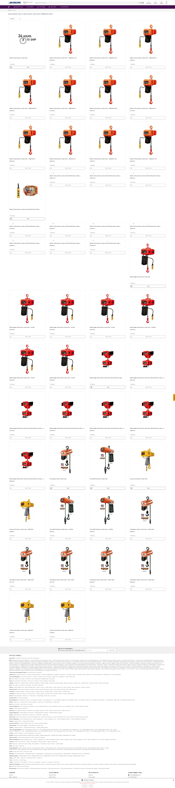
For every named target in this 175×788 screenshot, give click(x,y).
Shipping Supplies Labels (24, 755)
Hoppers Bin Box (18, 721)
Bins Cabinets (15, 678)
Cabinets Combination (34, 683)
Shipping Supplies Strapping (65, 755)
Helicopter (79, 674)
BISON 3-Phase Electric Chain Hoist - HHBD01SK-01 (22, 159)
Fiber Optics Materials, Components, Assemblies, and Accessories (144, 663)
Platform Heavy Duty (52, 741)
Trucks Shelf (37, 762)
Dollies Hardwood (33, 702)
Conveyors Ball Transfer (20, 693)
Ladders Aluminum (18, 727)
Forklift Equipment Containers (41, 712)
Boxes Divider (52, 680)
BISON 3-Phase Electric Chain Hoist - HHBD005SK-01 (143, 58)
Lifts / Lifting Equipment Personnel (81, 731)
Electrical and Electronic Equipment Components (89, 663)
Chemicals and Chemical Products (144, 661)
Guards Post (32, 714)
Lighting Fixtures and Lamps (27, 666)
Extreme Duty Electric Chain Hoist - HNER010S (21, 630)
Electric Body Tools (70, 676)
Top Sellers (30, 6)
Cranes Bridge (40, 695)
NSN (10, 660)
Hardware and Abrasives (142, 664)
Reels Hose (21, 745)
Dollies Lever (41, 702)
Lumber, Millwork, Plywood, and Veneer (44, 666)
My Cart (11, 774)
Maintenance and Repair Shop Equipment (78, 666)
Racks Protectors (51, 743)
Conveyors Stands (40, 693)
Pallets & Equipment (14, 739)
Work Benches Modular (104, 768)
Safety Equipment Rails (50, 748)
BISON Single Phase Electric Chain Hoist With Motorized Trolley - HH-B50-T (67, 429)
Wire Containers (25, 766)
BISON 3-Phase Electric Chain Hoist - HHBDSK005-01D (103, 108)
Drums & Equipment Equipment (27, 706)
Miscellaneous (24, 667)
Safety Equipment (13, 748)
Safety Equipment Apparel (25, 748)
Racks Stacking (59, 743)
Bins (10, 678)
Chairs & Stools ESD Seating (42, 689)
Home (9, 10)
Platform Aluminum (42, 741)
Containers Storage (29, 691)
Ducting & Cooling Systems (47, 674)
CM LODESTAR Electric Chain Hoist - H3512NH (101, 529)
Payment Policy (52, 774)
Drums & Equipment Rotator (81, 706)
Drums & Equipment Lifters (68, 706)
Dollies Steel (56, 702)
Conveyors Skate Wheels (68, 693)
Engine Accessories (106, 663)
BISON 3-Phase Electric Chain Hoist (18, 58)
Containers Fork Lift (39, 691)
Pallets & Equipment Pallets (52, 739)
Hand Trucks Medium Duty (60, 716)
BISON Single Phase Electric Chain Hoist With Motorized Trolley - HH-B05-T (107, 429)
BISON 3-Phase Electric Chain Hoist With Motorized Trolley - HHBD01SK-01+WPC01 (145, 227)
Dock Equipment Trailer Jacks (112, 699)
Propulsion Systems (97, 674)
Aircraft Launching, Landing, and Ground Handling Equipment (84, 660)
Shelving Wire (87, 753)
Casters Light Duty (76, 687)
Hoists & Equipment (14, 719)
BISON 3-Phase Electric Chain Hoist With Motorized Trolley (24, 209)
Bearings (51, 661)
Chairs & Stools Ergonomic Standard (26, 689)
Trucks (11, 762)
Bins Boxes (52, 678)
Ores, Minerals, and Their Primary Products (127, 667)
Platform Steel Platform (20, 741)
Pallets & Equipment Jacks (26, 739)
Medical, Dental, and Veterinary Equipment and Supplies (102, 666)
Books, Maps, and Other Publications (62, 661)
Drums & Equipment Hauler (41, 706)
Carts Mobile (16, 685)
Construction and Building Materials (22, 663)
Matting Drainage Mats (45, 735)
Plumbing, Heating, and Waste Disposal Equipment (40, 667)
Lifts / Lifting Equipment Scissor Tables (63, 731)
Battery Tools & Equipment (58, 676)
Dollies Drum (16, 702)
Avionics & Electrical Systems (33, 674)
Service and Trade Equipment (51, 668)
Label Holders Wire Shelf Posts (36, 725)
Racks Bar (15, 743)
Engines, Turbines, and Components (120, 663)
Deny (91, 786)
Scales (11, 751)
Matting (11, 735)
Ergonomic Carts (66, 710)
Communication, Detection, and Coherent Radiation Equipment (87, 661)
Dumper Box (25, 708)
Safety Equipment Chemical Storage (38, 749)
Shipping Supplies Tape (36, 755)
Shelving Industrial (58, 753)
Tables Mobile (16, 757)
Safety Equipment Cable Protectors (96, 748)
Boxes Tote (30, 680)
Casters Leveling (67, 687)
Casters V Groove (40, 687)
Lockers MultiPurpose (29, 733)
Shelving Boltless (40, 753)
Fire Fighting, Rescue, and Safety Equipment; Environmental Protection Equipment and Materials (41, 664)
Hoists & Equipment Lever (50, 719)
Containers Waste (49, 691)
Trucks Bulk (49, 762)
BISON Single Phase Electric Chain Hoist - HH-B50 (22, 327)
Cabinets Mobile (25, 683)
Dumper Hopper (17, 708)
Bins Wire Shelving (16, 766)
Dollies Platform (48, 702)
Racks (10, 743)
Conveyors (11, 693)
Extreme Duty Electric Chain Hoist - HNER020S (21, 529)
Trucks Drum (56, 762)
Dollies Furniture (24, 702)
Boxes (10, 680)
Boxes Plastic (24, 680)
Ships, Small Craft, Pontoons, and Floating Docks (32, 670)
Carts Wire (34, 685)
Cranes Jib (53, 695)
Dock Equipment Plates (72, 699)
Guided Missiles (152, 664)
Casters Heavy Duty (57, 687)
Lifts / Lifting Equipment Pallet (102, 729)
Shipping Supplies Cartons (79, 755)
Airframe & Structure (21, 674)
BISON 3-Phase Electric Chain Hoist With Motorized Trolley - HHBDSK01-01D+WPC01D (105, 227)
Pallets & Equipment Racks (66, 739)
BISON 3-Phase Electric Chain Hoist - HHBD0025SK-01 (23, 108)
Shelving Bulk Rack (49, 753)
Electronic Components (33, 658)
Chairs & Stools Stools (71, 689)
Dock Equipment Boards (23, 699)
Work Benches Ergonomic (66, 768)
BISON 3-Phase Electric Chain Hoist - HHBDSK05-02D (103, 58)
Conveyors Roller (31, 693)
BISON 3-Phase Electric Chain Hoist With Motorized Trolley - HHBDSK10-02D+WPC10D (105, 244)
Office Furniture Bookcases (24, 737)
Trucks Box (43, 762)
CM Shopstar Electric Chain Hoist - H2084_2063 (102, 579)
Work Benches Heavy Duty (79, 768)
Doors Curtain (16, 704)
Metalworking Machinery (137, 666)
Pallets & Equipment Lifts (39, 739)
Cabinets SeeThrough (103, 683)
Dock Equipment (13, 699)
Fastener (74, 674)
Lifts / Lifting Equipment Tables (97, 731)
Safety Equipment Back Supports (55, 749)
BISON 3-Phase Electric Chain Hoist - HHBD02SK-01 (63, 159)
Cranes (11, 695)
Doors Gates (23, 704)
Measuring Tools (147, 666)
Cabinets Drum (77, 683)
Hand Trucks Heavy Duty (47, 716)
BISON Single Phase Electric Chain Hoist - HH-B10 (102, 327)
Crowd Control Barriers (22, 697)
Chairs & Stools (13, 689)
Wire (10, 766)
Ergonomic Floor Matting (33, 710)
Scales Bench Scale (17, 751)
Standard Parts (106, 674)
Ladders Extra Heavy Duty (30, 727)
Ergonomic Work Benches (55, 710)
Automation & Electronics (21, 658)
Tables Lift (39, 757)
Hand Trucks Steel (71, 716)
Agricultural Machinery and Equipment (21, 660)
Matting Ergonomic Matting (69, 735)
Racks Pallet (43, 743)
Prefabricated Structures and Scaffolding (62, 667)
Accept (84, 786)
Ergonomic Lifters (44, 710)
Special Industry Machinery (80, 668)
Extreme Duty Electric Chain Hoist (138, 478)
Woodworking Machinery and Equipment (149, 668)
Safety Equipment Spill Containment (65, 748)
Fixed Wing (68, 674)
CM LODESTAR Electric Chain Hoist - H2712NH (61, 529)
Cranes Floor (26, 695)
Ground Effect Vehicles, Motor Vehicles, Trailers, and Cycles (122, 664)
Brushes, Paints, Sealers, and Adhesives (39, 661)
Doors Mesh (29, 704)
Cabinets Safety (85, 683)
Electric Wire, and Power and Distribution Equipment (65, 663)
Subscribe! (112, 650)
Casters (11, 687)
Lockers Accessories (18, 733)
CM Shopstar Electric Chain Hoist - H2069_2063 (142, 579)
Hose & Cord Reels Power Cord (26, 723)
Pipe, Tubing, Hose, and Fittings (109, 667)
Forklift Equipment (14, 712)
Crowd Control (12, 697)
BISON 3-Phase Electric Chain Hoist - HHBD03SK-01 (143, 108)
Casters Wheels (48, 687)
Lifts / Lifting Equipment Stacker (45, 731)
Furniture (105, 664)
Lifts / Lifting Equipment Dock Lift (30, 729)
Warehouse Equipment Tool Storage (90, 764)
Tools (10, 760)
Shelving (11, 753)
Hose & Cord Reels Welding (41, 723)
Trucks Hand (16, 762)
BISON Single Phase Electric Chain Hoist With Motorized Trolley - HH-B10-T (147, 378)
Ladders (11, 727)
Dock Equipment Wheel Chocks (127, 699)
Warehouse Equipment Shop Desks (73, 764)
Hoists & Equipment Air (38, 719)
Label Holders (12, 725)
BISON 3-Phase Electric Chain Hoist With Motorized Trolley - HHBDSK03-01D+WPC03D (65, 176)
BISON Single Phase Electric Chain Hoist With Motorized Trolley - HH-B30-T (147, 429)
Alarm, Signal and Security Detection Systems (110, 660)
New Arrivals (53, 6)
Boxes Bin (36, 680)
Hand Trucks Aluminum (21, 716)
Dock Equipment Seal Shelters (97, 699)
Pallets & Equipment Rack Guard (108, 739)
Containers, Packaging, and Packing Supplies (41, 663)
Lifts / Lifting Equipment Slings (29, 731)
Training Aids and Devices (51, 670)
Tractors (137, 668)
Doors (10, 704)
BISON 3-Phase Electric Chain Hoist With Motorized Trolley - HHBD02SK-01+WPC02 (25, 227)
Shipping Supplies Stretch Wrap (50, 755)
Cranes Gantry (32, 695)
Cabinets (11, 683)
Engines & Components (60, 674)
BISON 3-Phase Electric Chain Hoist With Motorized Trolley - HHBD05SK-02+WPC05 (105, 176)
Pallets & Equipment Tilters (80, 739)
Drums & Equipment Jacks (55, 706)
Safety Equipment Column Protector (72, 749)
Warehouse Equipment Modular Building (127, 764)
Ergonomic (11, 710)
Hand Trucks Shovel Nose (82, 716)
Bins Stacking (35, 678)
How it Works (92, 777)
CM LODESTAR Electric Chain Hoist (99, 478)
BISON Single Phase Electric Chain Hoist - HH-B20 (62, 377)
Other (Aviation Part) (87, 674)
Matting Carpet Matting (56, 735)
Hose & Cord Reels (13, 723)
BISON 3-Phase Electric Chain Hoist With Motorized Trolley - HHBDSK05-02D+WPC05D (25, 244)
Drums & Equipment (14, 706)
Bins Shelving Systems (19, 753)
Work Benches (12, 768)
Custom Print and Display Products (18, 672)
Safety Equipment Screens (81, 748)
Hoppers (11, 721)
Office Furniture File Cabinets (38, 737)
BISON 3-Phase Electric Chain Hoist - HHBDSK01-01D (143, 159)
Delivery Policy (52, 777)
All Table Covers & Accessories (34, 672)
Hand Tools (99, 664)
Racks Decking (27, 743)
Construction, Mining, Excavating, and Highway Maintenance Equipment (118, 661)
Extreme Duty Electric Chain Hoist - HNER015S (61, 630)
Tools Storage (22, 760)
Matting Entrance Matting (33, 735)
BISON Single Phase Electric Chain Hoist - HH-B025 (143, 327)
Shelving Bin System (30, 753)
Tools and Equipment (14, 676)
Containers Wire (66, 691)
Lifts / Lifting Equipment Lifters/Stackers (48, 729)
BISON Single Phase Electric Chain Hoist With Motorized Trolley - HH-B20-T (27, 429)
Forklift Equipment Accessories (26, 712)
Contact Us (174, 397)
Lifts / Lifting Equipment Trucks (113, 731)
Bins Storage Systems (44, 678)
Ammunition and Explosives (128, 660)
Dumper (11, 708)
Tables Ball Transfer (31, 757)
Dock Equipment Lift (48, 699)
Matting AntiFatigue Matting (20, 735)
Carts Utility (28, 685)
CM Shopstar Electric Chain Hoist (58, 478)
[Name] (139, 2)
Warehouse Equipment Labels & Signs (108, 764)
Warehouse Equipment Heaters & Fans (55, 764)
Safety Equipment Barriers (38, 748)
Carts (10, 685)
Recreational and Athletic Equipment (146, 667)
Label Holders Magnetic (22, 725)
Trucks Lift (31, 762)
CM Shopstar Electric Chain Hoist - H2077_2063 (62, 579)
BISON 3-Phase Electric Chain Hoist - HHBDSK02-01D (63, 58)
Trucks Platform (24, 762)
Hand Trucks (12, 716)
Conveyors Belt (48, 693)
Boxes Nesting (16, 680)
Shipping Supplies (13, 755)
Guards (11, 714)
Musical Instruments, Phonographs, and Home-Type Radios (87, 667)
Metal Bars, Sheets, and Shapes (123, 666)
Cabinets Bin (17, 683)
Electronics (12, 658)
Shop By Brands (65, 6)
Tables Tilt (23, 757)
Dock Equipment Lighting (60, 699)
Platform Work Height (32, 741)
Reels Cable (15, 745)
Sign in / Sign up (13, 777)
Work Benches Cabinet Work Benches (38, 768)
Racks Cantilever (36, 743)
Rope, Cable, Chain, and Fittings (66, 668)
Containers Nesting (19, 691)
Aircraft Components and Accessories (61, 660)
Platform (11, 741)
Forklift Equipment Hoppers (55, 712)
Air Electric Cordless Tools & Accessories (42, 676)
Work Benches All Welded (23, 768)
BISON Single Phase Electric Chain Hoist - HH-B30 (62, 327)
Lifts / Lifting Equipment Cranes (86, 729)
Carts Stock (22, 685)
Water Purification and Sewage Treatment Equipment (113, 668)
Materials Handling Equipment (61, 666)
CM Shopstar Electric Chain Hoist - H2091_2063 (142, 529)
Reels (10, 745)
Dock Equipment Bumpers (36, 699)
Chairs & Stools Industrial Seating (57, 689)
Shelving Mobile (67, 753)
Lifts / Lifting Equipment (15, 729)
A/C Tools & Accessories (26, 676)
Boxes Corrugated (44, 680)
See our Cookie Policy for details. (87, 783)
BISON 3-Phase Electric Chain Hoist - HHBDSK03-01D (103, 159)
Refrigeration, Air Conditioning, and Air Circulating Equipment (29, 668)
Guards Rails (45, 714)
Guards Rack (39, 714)
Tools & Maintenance (116, 674)
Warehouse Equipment (14, 764)
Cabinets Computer (68, 683)
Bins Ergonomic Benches (21, 710)
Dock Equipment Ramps (83, 699)
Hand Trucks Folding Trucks (34, 716)
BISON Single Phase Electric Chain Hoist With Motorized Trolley (106, 377)
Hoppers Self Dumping (28, 721)
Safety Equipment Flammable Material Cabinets (93, 749)
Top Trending (42, 6)
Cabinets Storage (44, 683)
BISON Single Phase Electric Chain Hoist (140, 276)
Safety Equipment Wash (23, 749)
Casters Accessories (85, 687)
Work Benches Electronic (54, 768)
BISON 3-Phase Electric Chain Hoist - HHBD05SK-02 (63, 108)
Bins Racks (28, 678)
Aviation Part (12, 674)
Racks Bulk (21, 743)
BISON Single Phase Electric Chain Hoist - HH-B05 (22, 377)
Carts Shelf (40, 685)
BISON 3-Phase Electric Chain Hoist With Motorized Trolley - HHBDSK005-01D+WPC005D (65, 244)
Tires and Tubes (130, 668)
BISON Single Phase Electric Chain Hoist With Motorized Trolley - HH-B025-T (27, 479)
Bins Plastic (22, 678)
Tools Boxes (15, 760)
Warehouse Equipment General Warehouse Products (33, 764)
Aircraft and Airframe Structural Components (41, 660)
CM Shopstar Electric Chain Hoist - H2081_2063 (22, 579)
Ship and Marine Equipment (94, 668)
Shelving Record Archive (77, 753)
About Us (91, 774)
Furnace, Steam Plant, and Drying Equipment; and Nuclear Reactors (80, 664)
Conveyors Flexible (57, 693)
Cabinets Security (94, 683)
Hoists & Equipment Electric (63, 719)
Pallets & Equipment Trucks (93, 739)
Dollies (11, 702)
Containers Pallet (58, 691)
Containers (12, 691)
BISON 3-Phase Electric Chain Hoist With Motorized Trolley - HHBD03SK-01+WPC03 (145, 176)
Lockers (11, 733)
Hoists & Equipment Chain (26, 719)
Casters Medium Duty (19, 687)
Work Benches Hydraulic (92, 768)
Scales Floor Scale (27, 751)
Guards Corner (25, 714)
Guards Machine (17, 714)
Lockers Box (38, 733)
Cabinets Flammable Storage (56, 683)
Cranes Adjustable (17, 695)
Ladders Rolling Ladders (42, 727)
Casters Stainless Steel (30, 687)
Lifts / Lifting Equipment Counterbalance (68, 729)
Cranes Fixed (47, 695)
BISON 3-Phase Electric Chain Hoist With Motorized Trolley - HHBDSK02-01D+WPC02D (65, 227)
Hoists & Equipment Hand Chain (78, 719)
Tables (11, 757)
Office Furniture (13, 737)
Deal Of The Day (19, 6)
